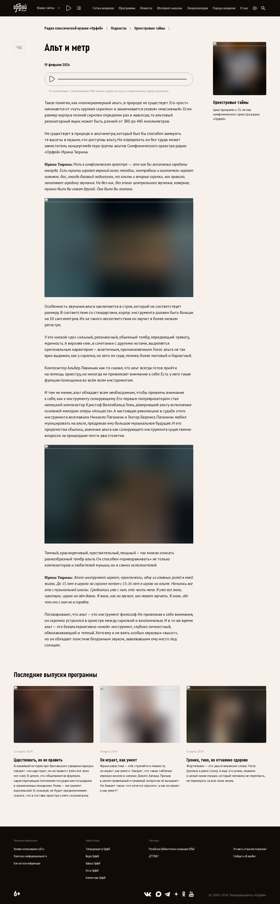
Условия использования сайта (29, 849)
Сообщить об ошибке (244, 856)
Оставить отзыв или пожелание (249, 849)
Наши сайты (45, 8)
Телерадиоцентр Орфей (98, 849)
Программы (127, 8)
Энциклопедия (197, 8)
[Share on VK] (19, 47)
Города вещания (224, 8)
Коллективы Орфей (96, 877)
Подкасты (118, 28)
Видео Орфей (92, 856)
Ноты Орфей (92, 870)
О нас (244, 8)
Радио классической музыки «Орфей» (73, 28)
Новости (146, 8)
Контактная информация (27, 863)
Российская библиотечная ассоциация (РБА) (172, 849)
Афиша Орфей (93, 863)
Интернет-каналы (169, 8)
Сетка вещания (103, 8)
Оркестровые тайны (149, 28)
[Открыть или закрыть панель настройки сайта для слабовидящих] (255, 8)
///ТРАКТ (154, 856)
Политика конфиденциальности (30, 856)
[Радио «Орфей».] (68, 8)
